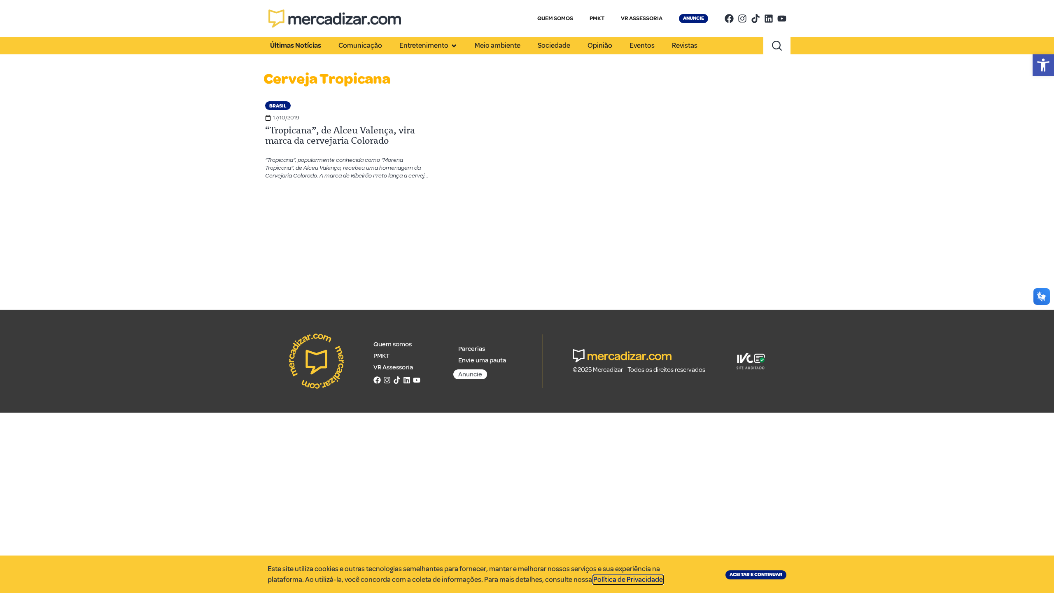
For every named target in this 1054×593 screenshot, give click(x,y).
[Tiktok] (755, 18)
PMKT (597, 18)
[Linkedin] (768, 18)
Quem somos (392, 344)
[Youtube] (781, 18)
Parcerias (471, 349)
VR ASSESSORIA (641, 18)
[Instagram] (742, 18)
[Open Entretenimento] (453, 45)
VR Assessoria (393, 367)
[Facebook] (729, 18)
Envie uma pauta (482, 360)
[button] (1043, 65)
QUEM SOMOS (555, 18)
